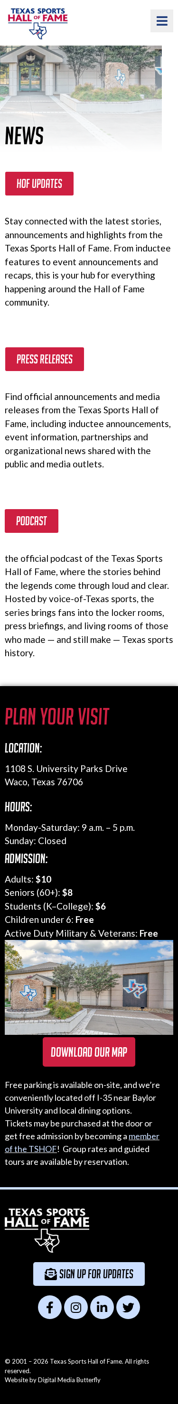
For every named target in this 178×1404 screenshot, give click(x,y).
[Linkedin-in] (102, 1307)
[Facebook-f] (50, 1307)
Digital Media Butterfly (69, 1380)
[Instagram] (76, 1307)
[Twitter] (128, 1307)
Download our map (89, 1052)
